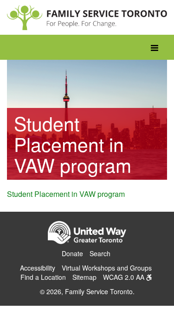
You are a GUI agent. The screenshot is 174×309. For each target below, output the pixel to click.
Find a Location (43, 277)
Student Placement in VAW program (66, 194)
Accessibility (37, 267)
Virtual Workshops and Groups (107, 267)
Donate (72, 253)
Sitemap (84, 277)
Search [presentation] (100, 253)
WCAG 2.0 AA (124, 277)
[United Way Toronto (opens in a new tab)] (87, 233)
